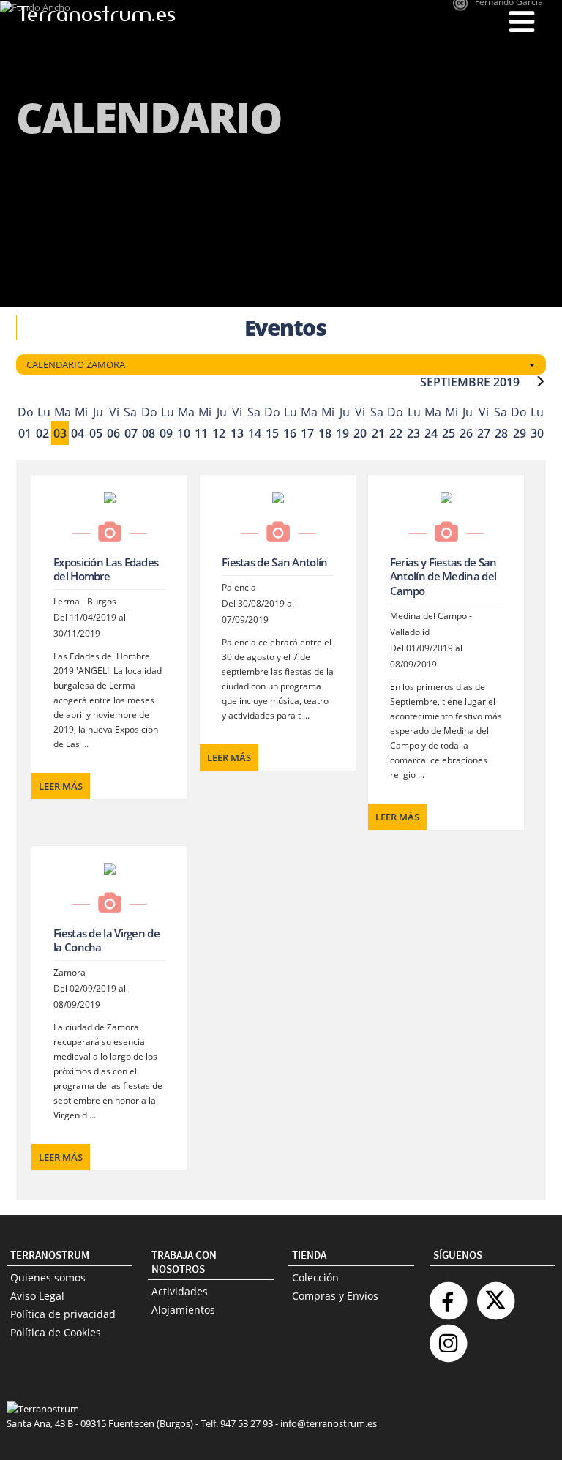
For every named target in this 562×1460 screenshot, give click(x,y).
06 (113, 433)
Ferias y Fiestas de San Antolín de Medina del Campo (443, 576)
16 (289, 433)
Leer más (61, 786)
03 (60, 433)
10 (183, 433)
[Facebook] (448, 1295)
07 (131, 433)
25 (448, 433)
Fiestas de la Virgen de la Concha (106, 940)
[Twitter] (495, 1295)
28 (501, 433)
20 (360, 433)
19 (342, 433)
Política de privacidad (63, 1314)
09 (166, 433)
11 (201, 433)
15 (272, 433)
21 (378, 433)
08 (148, 433)
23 (413, 433)
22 (395, 433)
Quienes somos (48, 1277)
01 (24, 433)
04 (77, 433)
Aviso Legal (37, 1296)
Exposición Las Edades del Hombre (105, 569)
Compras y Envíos (335, 1296)
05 (95, 433)
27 (483, 433)
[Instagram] (448, 1337)
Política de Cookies (55, 1332)
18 (324, 433)
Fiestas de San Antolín (275, 562)
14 (254, 433)
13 (237, 433)
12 (218, 433)
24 (431, 433)
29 (519, 433)
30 (537, 433)
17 (307, 433)
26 (466, 433)
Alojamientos (183, 1310)
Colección (315, 1277)
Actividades (179, 1291)
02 (42, 433)
